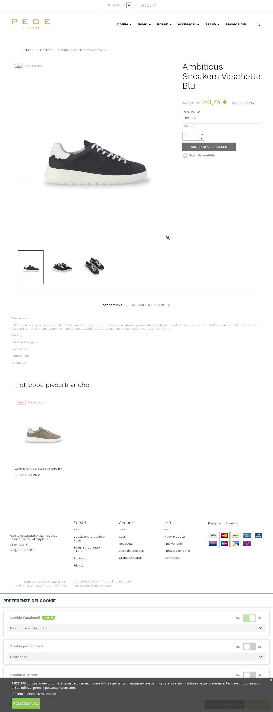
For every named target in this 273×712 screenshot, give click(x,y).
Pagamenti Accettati (223, 523)
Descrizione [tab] (112, 305)
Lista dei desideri (131, 550)
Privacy (78, 565)
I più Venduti (173, 543)
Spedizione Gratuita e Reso (89, 538)
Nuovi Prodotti (175, 536)
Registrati (126, 543)
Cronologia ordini (131, 557)
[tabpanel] (43, 441)
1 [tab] (136, 486)
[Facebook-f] (28, 524)
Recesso (80, 558)
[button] (136, 628)
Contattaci (172, 557)
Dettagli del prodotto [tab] (150, 305)
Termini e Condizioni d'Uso (88, 549)
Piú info (17, 694)
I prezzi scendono (177, 550)
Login (122, 536)
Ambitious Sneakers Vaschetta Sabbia (38, 469)
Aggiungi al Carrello (209, 147)
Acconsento (26, 703)
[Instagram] (40, 524)
